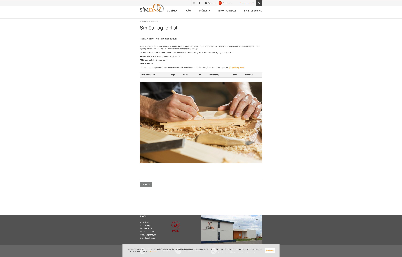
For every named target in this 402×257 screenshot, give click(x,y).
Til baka (146, 184)
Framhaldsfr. (227, 3)
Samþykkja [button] (270, 250)
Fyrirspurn (211, 3)
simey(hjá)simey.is (148, 235)
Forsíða (142, 21)
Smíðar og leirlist (152, 21)
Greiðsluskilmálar (147, 238)
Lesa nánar (152, 251)
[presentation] (140, 126)
